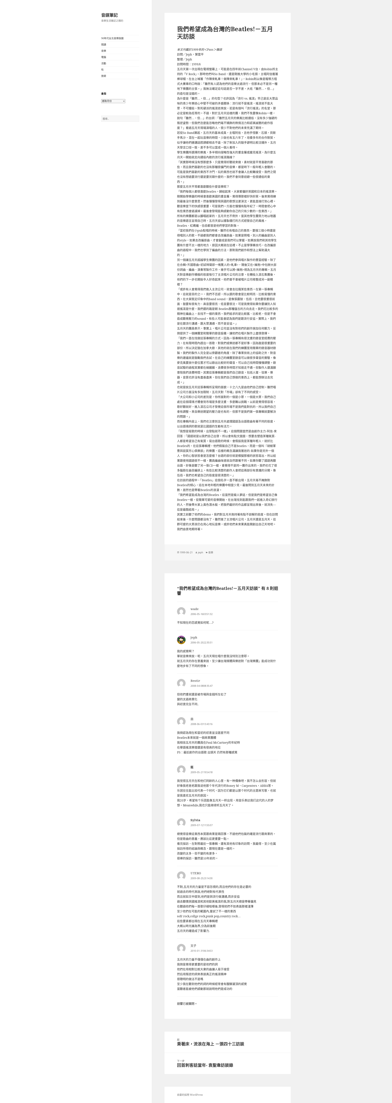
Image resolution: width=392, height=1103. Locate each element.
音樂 (103, 50)
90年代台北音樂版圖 (112, 38)
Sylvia (195, 820)
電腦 (103, 57)
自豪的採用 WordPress (190, 1094)
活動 (103, 63)
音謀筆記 (109, 15)
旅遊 (103, 76)
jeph (200, 552)
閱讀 (103, 44)
